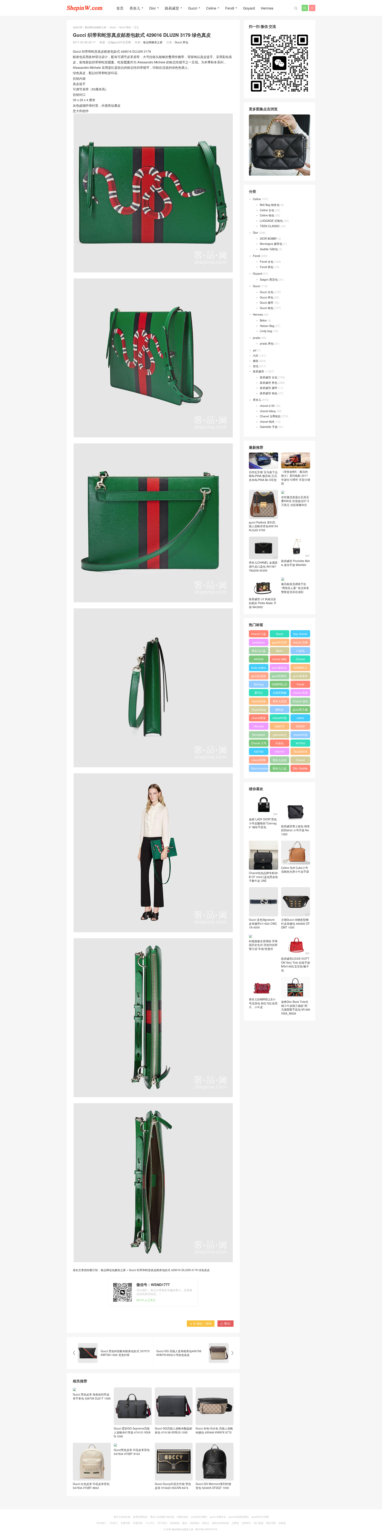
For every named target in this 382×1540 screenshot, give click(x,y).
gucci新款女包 (279, 668)
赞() (225, 1323)
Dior (152, 8)
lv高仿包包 (182, 1516)
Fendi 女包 (266, 262)
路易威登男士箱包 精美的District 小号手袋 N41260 (295, 830)
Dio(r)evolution (259, 768)
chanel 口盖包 (258, 634)
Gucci (192, 8)
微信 (184, 1522)
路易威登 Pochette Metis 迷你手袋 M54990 (295, 563)
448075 (279, 726)
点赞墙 (235, 1522)
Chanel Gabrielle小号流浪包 (300, 761)
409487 (300, 726)
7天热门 (113, 1522)
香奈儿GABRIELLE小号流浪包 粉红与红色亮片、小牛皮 (263, 1003)
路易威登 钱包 (268, 393)
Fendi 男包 (266, 267)
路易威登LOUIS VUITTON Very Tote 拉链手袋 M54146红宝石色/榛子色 (295, 964)
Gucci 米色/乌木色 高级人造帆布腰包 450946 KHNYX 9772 (214, 1430)
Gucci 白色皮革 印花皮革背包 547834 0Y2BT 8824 (91, 1486)
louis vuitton (258, 668)
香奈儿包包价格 (122, 1516)
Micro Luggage (279, 651)
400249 (258, 659)
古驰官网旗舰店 (279, 693)
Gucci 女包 (266, 292)
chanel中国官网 (279, 718)
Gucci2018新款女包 (300, 752)
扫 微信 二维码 (200, 1323)
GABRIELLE (279, 684)
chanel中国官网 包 (300, 735)
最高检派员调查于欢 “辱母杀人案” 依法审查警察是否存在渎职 (295, 588)
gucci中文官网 (279, 643)
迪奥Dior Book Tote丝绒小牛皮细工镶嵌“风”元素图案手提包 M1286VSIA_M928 (295, 1007)
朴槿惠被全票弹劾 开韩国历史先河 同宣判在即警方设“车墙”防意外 (263, 945)
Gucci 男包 (125, 27)
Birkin (263, 320)
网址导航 (271, 1522)
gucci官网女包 (279, 676)
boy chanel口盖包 (300, 634)
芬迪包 (279, 743)
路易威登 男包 (268, 383)
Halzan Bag (267, 326)
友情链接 (174, 1522)
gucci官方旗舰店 (300, 710)
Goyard (249, 8)
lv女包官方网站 (199, 1516)
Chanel (300, 659)
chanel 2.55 (267, 406)
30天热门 (101, 1522)
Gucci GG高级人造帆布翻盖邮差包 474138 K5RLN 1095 (173, 1430)
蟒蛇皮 (279, 709)
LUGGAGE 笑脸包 (271, 221)
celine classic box (300, 718)
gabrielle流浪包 (279, 735)
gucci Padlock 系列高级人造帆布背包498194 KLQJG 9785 (263, 526)
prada (256, 338)
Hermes (267, 8)
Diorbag (259, 684)
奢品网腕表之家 (153, 42)
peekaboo (258, 642)
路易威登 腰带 (268, 388)
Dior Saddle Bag (300, 769)
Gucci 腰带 (266, 302)
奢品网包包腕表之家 (95, 27)
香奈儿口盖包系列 (279, 769)
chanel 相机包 (279, 660)
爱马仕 (258, 693)
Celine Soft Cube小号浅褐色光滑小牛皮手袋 (295, 869)
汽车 (255, 356)
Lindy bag (266, 331)
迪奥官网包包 (140, 1516)
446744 (279, 751)
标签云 (205, 1522)
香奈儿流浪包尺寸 (279, 702)
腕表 (255, 361)
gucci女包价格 (258, 676)
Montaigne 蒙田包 (271, 244)
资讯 (255, 366)
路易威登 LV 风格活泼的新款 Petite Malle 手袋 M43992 (262, 603)
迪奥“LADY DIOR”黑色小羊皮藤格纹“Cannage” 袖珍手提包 (263, 823)
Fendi (229, 8)
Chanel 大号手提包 (258, 744)
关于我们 (162, 1522)
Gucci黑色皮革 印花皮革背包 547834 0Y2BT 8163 (132, 1486)
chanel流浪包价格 (259, 702)
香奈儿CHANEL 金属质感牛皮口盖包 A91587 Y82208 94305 (263, 566)
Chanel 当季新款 (270, 416)
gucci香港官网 (300, 676)
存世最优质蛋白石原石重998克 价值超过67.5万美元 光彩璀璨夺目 (295, 501)
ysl (254, 350)
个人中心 (150, 1522)
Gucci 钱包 (266, 308)
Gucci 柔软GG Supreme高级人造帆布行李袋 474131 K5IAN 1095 (132, 1432)
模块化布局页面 (220, 1522)
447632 (300, 743)
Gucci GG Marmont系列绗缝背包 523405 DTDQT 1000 (213, 1486)
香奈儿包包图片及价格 (162, 1516)
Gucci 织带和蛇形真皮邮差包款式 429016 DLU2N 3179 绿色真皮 (169, 1270)
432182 (258, 751)
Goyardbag (259, 709)
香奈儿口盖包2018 (259, 651)
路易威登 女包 (268, 377)
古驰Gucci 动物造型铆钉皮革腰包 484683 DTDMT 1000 (295, 923)
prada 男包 (267, 343)
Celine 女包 (267, 210)
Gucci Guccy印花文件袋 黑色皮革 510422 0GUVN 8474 (173, 1486)
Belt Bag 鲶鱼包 (270, 205)
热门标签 (258, 1522)
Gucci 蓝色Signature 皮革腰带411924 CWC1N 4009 (263, 923)
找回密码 (194, 1522)
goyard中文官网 (260, 1516)
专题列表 (125, 1522)
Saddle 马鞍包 (269, 249)
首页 (120, 8)
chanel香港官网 (259, 718)
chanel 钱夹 (267, 422)
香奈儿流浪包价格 (279, 761)
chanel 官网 (300, 642)
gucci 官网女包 (218, 1516)
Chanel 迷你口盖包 (300, 702)
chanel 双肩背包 (300, 693)
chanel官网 (259, 760)
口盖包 (300, 651)
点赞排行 (246, 1522)
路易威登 (172, 8)
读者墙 (282, 1522)
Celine (211, 8)
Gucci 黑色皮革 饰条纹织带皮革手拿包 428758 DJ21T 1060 (92, 1430)
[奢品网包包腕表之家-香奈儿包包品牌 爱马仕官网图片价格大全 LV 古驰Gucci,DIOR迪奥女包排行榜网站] (84, 8)
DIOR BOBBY (268, 238)
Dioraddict (258, 735)
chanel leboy (268, 411)
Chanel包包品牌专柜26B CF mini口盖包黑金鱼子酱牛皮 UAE (263, 877)
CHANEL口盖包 (300, 668)
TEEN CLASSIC (270, 226)
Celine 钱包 (267, 215)
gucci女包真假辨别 (239, 1516)
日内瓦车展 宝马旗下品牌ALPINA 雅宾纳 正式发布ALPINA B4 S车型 (263, 476)
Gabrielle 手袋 (269, 427)
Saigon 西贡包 (269, 279)
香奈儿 (135, 8)
